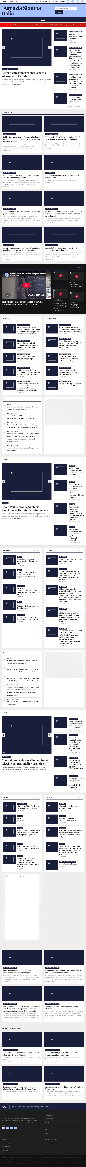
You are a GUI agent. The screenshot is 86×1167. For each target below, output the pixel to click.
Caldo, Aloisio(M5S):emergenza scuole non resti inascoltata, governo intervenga (26, 74)
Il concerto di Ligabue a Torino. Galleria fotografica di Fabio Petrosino (61, 1054)
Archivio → (37, 319)
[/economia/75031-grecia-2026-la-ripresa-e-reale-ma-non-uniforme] (52, 560)
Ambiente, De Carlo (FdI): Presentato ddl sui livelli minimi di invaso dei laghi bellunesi (62, 138)
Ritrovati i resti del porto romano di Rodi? (68, 807)
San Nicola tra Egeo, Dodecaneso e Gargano (68, 819)
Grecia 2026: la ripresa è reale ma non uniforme (70, 560)
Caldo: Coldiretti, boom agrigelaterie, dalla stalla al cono (27, 561)
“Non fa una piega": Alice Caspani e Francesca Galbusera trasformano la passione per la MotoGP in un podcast (28, 862)
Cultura (47, 1126)
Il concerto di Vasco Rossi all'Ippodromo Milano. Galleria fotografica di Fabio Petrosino (21, 1088)
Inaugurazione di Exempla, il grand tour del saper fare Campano (76, 471)
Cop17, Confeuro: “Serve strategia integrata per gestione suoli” (21, 213)
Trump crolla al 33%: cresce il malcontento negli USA (70, 385)
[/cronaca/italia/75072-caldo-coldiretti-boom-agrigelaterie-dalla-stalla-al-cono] (9, 560)
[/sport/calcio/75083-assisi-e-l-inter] (9, 819)
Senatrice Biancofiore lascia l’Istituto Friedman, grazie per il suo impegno (28, 606)
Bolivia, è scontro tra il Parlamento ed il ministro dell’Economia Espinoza (68, 359)
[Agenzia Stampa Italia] (27, 13)
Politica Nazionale (50, 1115)
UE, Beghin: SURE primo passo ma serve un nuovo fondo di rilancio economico (75, 783)
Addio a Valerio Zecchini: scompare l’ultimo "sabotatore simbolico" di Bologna (20, 971)
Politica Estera (49, 1119)
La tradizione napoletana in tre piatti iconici (25, 508)
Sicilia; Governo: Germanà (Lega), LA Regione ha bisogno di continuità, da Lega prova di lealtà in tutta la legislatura (22, 139)
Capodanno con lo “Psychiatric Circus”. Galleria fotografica (64, 1088)
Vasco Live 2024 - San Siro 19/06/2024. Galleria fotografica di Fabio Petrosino (21, 1054)
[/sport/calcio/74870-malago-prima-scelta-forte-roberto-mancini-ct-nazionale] (9, 847)
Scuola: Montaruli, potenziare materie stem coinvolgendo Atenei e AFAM (76, 725)
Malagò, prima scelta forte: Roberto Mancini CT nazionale (28, 847)
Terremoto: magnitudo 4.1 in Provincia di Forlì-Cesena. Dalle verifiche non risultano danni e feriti (75, 744)
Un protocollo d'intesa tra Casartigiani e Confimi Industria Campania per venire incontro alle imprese (76, 513)
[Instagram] (82, 1)
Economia (48, 1122)
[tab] (3, 752)
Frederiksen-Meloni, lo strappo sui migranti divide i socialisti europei (69, 372)
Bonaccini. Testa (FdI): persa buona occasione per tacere (76, 37)
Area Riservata (6, 1146)
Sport (46, 1133)
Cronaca (47, 1129)
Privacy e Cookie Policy (51, 1139)
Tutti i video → (80, 267)
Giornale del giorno (58, 2)
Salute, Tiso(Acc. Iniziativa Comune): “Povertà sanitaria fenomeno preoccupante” (21, 176)
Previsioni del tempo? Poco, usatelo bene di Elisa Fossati (27, 618)
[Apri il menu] (43, 19)
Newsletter (46, 2)
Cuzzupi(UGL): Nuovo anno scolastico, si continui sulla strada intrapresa (61, 249)
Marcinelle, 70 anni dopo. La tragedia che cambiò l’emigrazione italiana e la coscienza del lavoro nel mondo (76, 490)
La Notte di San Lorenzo (68, 864)
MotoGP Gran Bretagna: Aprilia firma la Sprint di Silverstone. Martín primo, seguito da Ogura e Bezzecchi (28, 833)
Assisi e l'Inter (22, 818)
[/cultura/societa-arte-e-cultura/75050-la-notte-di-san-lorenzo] (52, 865)
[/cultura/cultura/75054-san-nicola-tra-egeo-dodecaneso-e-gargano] (52, 819)
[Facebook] (77, 1)
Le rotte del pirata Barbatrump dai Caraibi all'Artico (61, 1008)
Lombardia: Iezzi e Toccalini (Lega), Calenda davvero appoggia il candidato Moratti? (76, 764)
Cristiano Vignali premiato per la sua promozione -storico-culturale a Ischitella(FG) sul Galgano (70, 833)
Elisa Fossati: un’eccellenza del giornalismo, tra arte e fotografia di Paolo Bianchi (63, 971)
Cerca (59, 12)
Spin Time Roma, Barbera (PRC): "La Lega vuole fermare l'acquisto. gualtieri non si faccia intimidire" (76, 82)
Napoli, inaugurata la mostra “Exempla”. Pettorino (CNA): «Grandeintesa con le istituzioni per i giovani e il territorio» (69, 575)
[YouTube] (68, 1)
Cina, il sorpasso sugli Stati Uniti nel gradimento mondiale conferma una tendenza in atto (22, 249)
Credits (46, 1143)
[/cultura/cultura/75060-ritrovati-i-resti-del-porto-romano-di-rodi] (52, 807)
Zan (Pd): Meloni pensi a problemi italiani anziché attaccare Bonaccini (76, 100)
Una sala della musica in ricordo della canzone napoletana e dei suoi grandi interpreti (75, 534)
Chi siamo (38, 2)
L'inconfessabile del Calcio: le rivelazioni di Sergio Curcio (62, 176)
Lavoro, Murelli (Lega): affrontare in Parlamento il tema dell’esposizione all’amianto (24, 762)
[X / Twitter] (72, 1)
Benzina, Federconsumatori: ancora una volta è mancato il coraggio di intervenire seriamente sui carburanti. (63, 214)
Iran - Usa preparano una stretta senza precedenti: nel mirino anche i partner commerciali (70, 344)
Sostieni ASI (5, 1150)
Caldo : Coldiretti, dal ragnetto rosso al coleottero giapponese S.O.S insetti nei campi (28, 576)
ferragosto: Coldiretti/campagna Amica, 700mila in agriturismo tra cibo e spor (28, 591)
